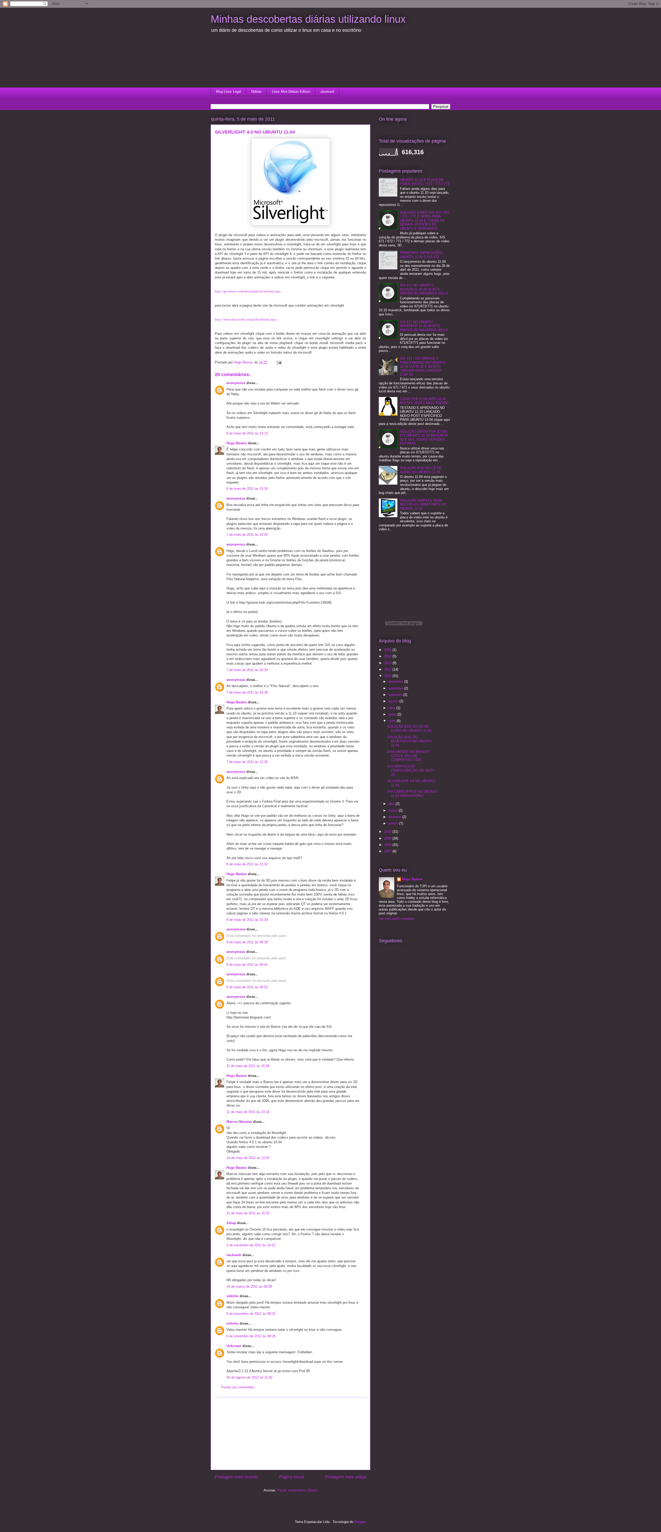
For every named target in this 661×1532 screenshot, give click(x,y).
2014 (388, 656)
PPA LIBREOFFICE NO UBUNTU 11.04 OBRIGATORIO (412, 794)
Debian (256, 92)
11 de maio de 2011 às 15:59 (247, 1066)
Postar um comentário (237, 1387)
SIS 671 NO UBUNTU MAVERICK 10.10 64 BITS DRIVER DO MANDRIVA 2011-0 (424, 326)
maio (392, 721)
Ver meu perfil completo (396, 919)
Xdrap (231, 1223)
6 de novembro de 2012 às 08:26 (251, 1336)
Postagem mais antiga (345, 1477)
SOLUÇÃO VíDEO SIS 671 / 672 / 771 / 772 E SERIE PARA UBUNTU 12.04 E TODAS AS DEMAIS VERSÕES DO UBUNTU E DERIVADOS (425, 220)
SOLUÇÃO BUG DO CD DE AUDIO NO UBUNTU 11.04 (421, 470)
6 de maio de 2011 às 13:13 (247, 433)
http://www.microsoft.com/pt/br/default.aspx (246, 319)
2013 (388, 663)
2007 (388, 851)
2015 (388, 650)
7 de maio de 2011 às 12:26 (247, 762)
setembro (395, 695)
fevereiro (395, 817)
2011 (388, 676)
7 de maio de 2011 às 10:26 (247, 534)
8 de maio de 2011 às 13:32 (247, 864)
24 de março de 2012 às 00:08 (249, 1286)
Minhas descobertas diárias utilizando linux (308, 19)
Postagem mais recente (236, 1477)
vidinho (232, 1296)
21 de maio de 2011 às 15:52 (248, 1213)
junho (392, 714)
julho (392, 708)
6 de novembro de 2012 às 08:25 (251, 1314)
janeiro (393, 823)
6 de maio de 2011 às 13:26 (247, 489)
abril (392, 804)
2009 (388, 838)
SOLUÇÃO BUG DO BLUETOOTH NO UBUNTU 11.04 (409, 741)
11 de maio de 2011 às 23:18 (247, 1112)
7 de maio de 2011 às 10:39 (247, 692)
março (393, 810)
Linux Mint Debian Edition (291, 92)
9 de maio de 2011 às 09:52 (247, 987)
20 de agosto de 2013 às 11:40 (249, 1377)
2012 (388, 669)
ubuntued (327, 92)
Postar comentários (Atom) (297, 1490)
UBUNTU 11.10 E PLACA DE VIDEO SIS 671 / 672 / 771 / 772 (424, 182)
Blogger (359, 1522)
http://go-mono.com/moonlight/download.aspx (248, 291)
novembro (396, 688)
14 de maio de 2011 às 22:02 (248, 1158)
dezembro (396, 681)
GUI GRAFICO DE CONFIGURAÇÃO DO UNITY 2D (411, 770)
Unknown (233, 1346)
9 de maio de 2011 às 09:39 (247, 942)
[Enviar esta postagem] (278, 362)
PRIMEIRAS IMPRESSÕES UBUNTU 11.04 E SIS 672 (421, 255)
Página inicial (291, 1477)
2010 (388, 832)
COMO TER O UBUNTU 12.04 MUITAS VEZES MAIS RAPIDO (424, 401)
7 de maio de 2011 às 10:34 (247, 670)
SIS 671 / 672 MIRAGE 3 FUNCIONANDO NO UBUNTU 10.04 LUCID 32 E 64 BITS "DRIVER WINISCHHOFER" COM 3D (422, 366)
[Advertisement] (241, 62)
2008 (388, 845)
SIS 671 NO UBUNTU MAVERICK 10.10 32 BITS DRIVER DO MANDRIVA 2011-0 (424, 289)
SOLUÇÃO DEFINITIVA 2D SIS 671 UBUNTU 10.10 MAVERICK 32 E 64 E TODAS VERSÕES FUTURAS (424, 438)
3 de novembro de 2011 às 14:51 (250, 1245)
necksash (233, 1255)
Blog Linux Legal (228, 92)
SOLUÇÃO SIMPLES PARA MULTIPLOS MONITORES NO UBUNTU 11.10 (423, 504)
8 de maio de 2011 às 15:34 (247, 920)
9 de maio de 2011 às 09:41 (247, 965)
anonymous (235, 383)
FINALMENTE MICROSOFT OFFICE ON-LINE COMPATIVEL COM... (408, 756)
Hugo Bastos (236, 443)
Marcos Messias (239, 1122)
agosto (393, 701)
